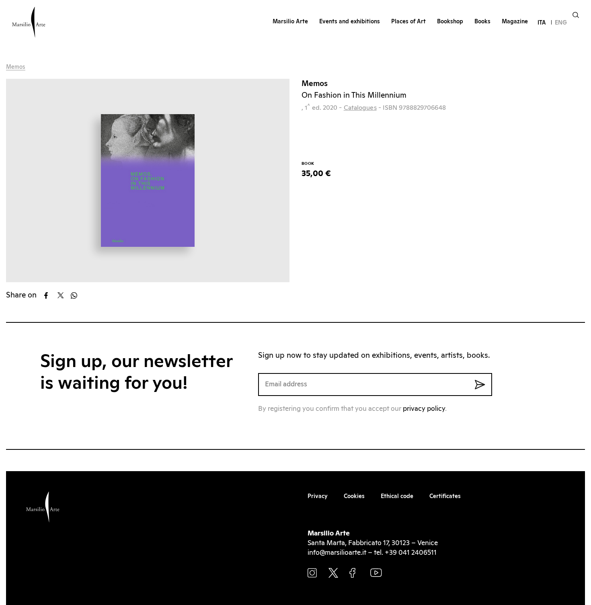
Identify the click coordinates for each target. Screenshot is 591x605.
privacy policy (424, 409)
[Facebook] (50, 295)
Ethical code (397, 496)
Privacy (318, 496)
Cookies (354, 496)
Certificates (445, 496)
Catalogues (360, 108)
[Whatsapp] (76, 295)
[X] (63, 295)
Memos (15, 67)
